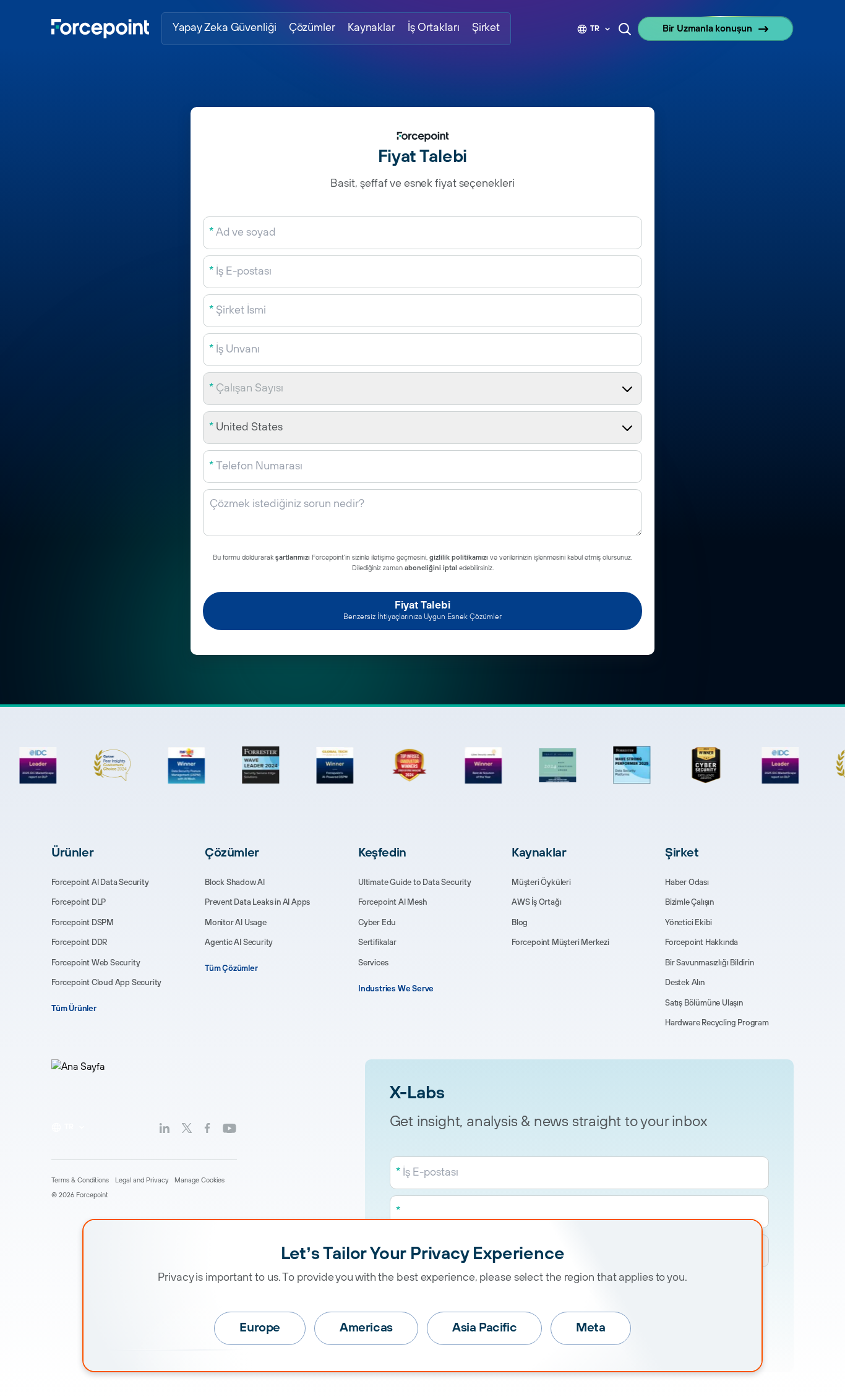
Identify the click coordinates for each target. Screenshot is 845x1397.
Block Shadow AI (235, 882)
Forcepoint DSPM (82, 923)
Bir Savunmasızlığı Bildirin (709, 963)
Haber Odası (687, 882)
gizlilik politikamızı (458, 557)
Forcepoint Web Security (95, 963)
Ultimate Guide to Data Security (414, 882)
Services (373, 963)
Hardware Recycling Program (717, 1023)
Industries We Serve (396, 989)
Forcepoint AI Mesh (392, 902)
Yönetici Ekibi (688, 923)
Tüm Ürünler (74, 1009)
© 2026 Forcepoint (79, 1195)
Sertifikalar (377, 942)
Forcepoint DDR (79, 942)
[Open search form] (625, 29)
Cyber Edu (377, 923)
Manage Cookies (199, 1180)
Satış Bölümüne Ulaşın (704, 1003)
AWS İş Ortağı (536, 902)
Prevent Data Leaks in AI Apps (257, 902)
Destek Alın (685, 983)
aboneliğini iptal (431, 568)
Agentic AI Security (239, 942)
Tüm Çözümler (231, 968)
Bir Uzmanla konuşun (707, 29)
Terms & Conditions (80, 1180)
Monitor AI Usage (236, 923)
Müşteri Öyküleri (541, 882)
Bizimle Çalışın (689, 902)
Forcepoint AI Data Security (100, 882)
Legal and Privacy (141, 1180)
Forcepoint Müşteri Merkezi (560, 942)
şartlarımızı (292, 557)
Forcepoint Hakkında (701, 942)
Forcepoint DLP (78, 902)
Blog (520, 923)
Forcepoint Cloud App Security (106, 983)
